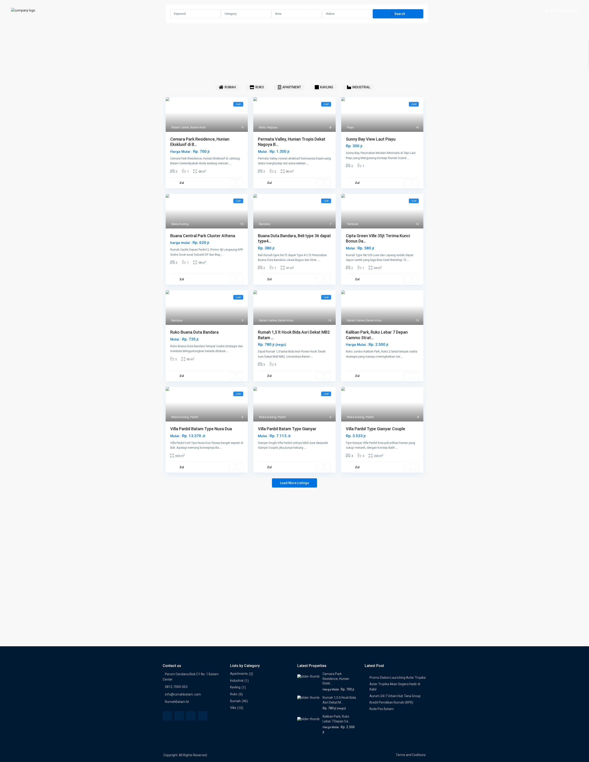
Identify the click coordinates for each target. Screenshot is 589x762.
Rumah (235, 701)
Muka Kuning (180, 224)
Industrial (236, 680)
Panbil (194, 417)
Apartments (239, 673)
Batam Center (180, 127)
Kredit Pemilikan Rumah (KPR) (391, 702)
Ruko (233, 694)
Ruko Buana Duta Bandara (194, 332)
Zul (181, 183)
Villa (233, 708)
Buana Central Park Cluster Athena (202, 235)
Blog (293, 10)
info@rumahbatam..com (183, 694)
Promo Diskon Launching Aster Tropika (398, 677)
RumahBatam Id (177, 702)
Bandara (264, 224)
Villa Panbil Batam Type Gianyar (287, 428)
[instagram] (202, 716)
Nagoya (272, 127)
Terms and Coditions (411, 755)
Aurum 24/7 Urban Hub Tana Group (395, 696)
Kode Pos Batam (382, 709)
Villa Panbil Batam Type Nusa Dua (201, 428)
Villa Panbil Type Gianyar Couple (375, 428)
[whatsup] (179, 716)
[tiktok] (191, 716)
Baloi (262, 127)
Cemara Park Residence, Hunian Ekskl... (336, 678)
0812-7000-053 (564, 10)
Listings (275, 10)
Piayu (350, 127)
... (230, 163)
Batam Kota (198, 127)
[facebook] (167, 716)
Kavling (235, 687)
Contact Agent (316, 10)
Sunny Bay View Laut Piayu (371, 139)
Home (257, 10)
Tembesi (352, 224)
